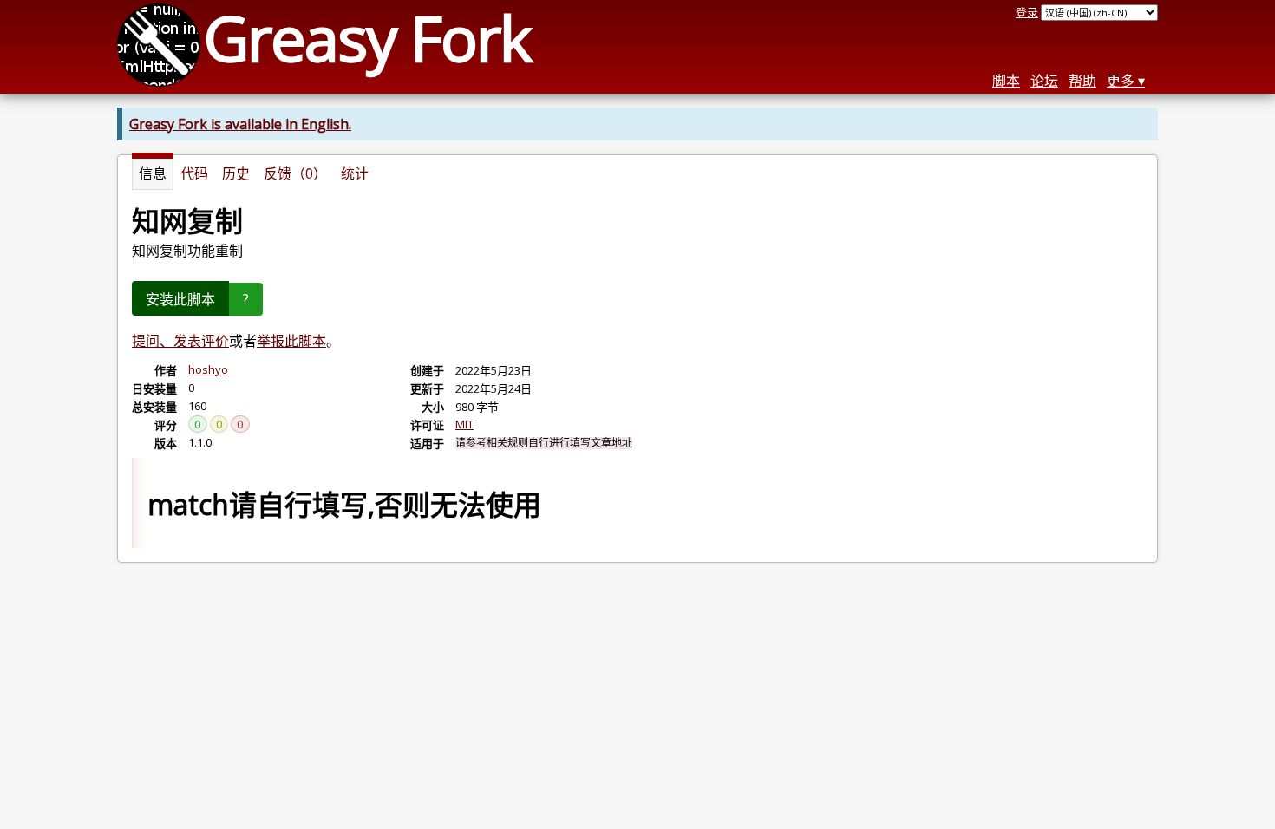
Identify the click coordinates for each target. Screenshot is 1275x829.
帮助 (1082, 80)
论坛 (1044, 80)
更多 (1120, 80)
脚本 (1006, 80)
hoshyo (208, 369)
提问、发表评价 (180, 340)
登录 (1027, 12)
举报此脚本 (291, 340)
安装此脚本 (180, 299)
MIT (464, 424)
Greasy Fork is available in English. (240, 124)
